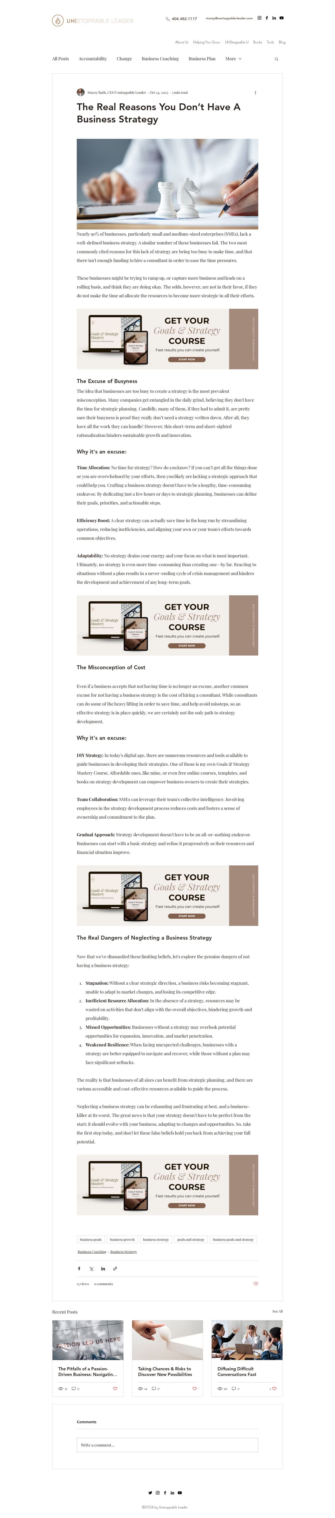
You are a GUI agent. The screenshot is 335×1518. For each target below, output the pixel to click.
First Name (110, 721)
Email (105, 747)
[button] (260, 662)
